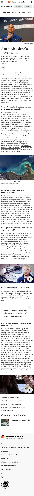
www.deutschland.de (10, 410)
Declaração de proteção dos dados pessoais (15, 447)
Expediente (4, 451)
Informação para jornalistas (9, 462)
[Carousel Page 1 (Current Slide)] (14, 181)
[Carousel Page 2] (15, 181)
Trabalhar (18, 6)
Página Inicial (6, 12)
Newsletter (4, 458)
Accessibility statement (8, 465)
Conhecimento (16, 12)
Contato (3, 444)
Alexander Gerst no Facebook (11, 401)
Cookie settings (6, 469)
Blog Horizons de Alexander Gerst (12, 407)
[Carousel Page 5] (19, 181)
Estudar (28, 6)
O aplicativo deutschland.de (10, 455)
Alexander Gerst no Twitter (10, 398)
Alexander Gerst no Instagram (11, 404)
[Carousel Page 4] (18, 181)
